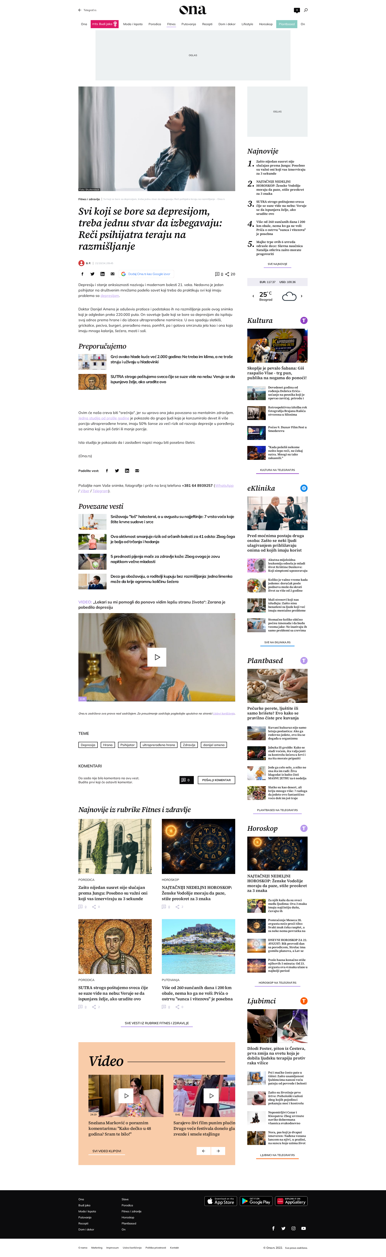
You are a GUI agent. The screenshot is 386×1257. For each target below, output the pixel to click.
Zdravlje (189, 745)
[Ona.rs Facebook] (273, 1228)
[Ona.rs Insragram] (294, 1228)
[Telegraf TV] (304, 1228)
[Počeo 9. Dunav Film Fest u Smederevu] (256, 433)
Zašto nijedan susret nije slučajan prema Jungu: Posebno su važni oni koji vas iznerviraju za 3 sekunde (276, 167)
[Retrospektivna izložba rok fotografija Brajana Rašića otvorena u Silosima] (256, 413)
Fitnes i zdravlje (89, 199)
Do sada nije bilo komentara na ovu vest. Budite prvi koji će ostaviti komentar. (108, 780)
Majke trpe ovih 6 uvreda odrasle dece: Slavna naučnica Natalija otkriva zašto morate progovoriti (275, 248)
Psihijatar (127, 745)
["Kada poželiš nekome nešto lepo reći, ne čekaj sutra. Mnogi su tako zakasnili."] (256, 453)
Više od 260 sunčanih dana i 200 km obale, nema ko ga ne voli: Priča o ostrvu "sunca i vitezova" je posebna (276, 228)
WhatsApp (224, 485)
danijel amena (214, 745)
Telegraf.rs (90, 10)
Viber (84, 491)
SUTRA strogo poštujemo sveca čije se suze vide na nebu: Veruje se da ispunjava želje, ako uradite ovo (277, 208)
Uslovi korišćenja (224, 713)
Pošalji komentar (216, 780)
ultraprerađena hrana (159, 745)
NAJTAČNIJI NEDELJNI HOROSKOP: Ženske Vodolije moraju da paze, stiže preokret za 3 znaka (275, 187)
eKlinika (261, 488)
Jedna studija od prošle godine (103, 418)
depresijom (110, 295)
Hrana (108, 745)
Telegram (100, 491)
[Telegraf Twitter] (283, 1228)
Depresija (88, 745)
